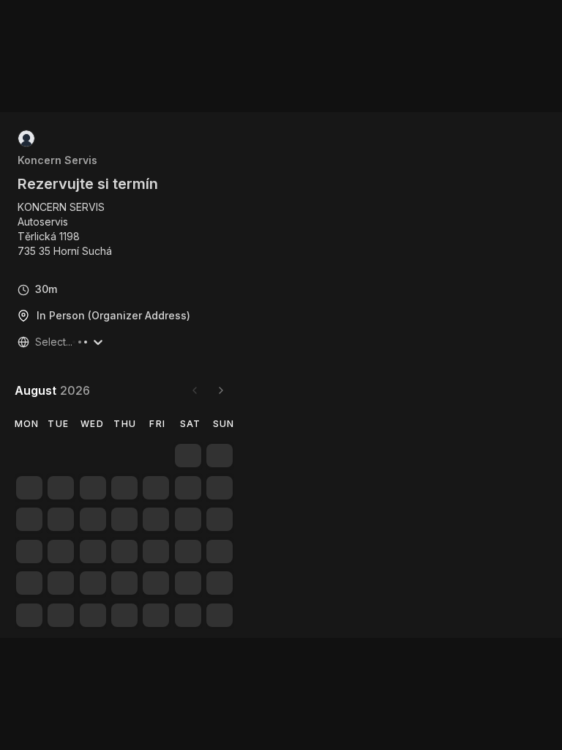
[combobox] (36, 342)
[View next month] (221, 390)
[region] (71, 229)
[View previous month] (194, 390)
